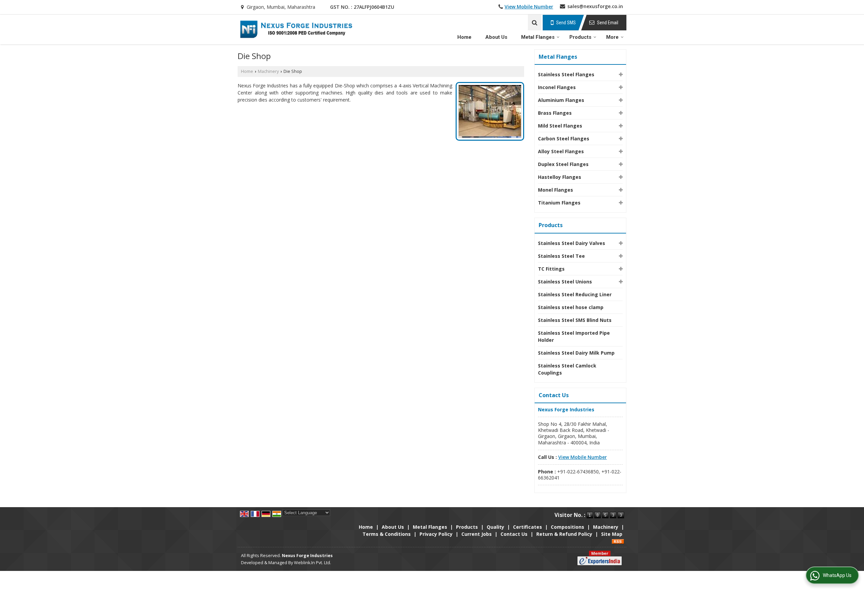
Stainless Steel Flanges (566, 74)
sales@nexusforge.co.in (595, 6)
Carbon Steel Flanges (563, 138)
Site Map (611, 534)
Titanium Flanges (559, 202)
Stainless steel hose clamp (570, 307)
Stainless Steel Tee (561, 256)
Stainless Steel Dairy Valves (571, 243)
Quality (495, 527)
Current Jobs (476, 534)
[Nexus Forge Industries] (296, 29)
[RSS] (618, 541)
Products (580, 37)
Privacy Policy (436, 534)
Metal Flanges (538, 37)
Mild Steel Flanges (560, 125)
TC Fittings (551, 269)
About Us (496, 37)
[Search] (534, 22)
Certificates (527, 527)
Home (464, 37)
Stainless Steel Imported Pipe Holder (574, 336)
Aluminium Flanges (561, 100)
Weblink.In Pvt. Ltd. (312, 563)
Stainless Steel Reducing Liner (575, 294)
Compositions (567, 527)
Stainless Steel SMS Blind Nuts (575, 320)
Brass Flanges (555, 113)
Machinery (268, 71)
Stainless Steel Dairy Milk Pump (576, 353)
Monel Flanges (555, 190)
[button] (529, 6)
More (612, 37)
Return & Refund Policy (564, 534)
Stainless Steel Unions (565, 281)
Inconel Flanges (557, 87)
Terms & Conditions (386, 534)
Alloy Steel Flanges (561, 151)
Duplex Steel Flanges (563, 164)
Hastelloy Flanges (559, 177)
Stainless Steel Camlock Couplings (567, 369)
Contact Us (514, 534)
